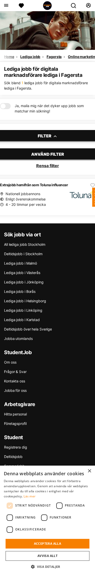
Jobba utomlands (18, 338)
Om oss (10, 362)
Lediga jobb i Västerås (22, 272)
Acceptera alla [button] (47, 543)
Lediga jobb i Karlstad (22, 320)
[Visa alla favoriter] (21, 5)
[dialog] (47, 520)
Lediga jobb (30, 56)
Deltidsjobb (13, 456)
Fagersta (54, 56)
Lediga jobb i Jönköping (24, 282)
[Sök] (75, 5)
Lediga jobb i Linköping (23, 310)
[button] (47, 566)
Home (9, 56)
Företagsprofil (15, 423)
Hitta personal (15, 414)
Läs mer (29, 496)
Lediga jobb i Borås (19, 291)
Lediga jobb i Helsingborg (25, 301)
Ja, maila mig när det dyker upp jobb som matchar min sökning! (49, 108)
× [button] (89, 471)
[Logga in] (88, 5)
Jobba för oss (15, 390)
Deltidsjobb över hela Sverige (28, 329)
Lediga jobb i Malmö (20, 263)
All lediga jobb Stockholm (24, 244)
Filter (45, 135)
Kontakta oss (14, 381)
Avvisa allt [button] (47, 556)
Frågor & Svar (15, 371)
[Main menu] (6, 5)
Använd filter (47, 154)
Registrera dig (15, 447)
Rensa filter (47, 165)
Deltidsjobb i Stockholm (23, 254)
